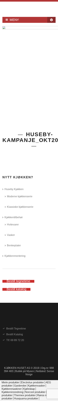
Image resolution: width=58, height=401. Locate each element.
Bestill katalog (14, 334)
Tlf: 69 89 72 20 (15, 340)
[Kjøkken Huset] (29, 8)
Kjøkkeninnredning (12, 392)
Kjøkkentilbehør (14, 217)
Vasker (11, 235)
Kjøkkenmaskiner (12, 388)
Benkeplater (14, 245)
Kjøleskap (29, 388)
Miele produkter (10, 382)
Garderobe (20, 385)
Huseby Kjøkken (14, 189)
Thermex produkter (25, 395)
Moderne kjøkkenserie (19, 196)
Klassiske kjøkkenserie (20, 206)
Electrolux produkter (32, 382)
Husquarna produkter (26, 398)
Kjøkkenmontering (15, 256)
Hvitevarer (13, 224)
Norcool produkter (35, 392)
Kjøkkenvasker (36, 385)
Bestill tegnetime (16, 328)
